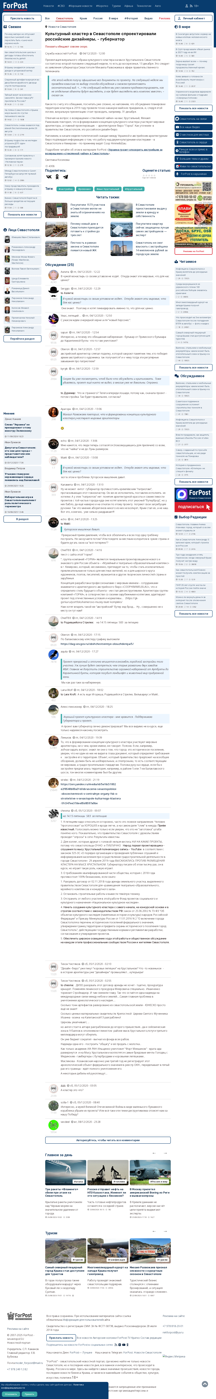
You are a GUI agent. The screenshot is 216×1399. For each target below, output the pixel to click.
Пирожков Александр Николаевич (23, 300)
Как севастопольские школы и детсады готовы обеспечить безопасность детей (20, 55)
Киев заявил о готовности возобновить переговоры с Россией (190, 79)
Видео (149, 18)
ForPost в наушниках (194, 173)
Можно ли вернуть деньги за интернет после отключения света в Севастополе (191, 600)
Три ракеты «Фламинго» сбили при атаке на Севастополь (61, 1192)
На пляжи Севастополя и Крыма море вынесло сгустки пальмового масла (21, 113)
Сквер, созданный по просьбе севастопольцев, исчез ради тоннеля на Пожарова (191, 453)
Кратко (135, 1338)
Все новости (84, 1338)
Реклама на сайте (18, 1328)
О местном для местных (194, 134)
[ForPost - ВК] (120, 1344)
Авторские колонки (105, 1338)
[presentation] (154, 1152)
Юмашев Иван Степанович (26, 237)
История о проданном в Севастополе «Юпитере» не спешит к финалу (190, 468)
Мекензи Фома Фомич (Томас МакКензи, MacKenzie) (23, 259)
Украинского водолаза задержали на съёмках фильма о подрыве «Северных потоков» (193, 94)
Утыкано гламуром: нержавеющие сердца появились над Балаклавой (22, 477)
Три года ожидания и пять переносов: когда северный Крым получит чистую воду (193, 557)
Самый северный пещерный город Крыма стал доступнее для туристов (65, 1271)
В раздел (22, 519)
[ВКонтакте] (49, 177)
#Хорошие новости (80, 6)
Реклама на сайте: (174, 1316)
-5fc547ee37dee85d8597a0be (79, 803)
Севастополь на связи (193, 119)
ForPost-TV (123, 1338)
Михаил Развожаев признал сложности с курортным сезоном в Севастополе (148, 1271)
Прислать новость (22, 18)
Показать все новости (22, 214)
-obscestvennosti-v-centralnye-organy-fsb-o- (89, 793)
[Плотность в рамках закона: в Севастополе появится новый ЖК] (56, 242)
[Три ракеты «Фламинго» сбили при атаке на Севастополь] (65, 1162)
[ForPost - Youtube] (124, 1344)
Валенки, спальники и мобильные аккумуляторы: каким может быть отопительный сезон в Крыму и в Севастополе (193, 352)
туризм (78, 1259)
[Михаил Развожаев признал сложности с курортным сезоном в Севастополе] (150, 1240)
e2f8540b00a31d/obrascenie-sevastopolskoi (88, 789)
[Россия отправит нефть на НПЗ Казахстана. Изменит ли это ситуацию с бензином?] (108, 1162)
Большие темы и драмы (194, 158)
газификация (117, 1259)
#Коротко (102, 6)
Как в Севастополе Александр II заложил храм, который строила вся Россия (192, 542)
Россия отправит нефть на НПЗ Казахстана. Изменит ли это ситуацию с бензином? (106, 1192)
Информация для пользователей (83, 1319)
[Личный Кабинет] (187, 6)
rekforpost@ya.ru (173, 1332)
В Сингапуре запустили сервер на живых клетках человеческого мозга (193, 37)
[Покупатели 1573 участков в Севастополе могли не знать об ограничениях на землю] (56, 204)
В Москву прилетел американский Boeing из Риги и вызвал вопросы (150, 1192)
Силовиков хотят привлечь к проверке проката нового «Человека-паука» (20, 158)
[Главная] (15, 4)
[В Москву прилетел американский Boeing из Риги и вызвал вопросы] (150, 1162)
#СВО (61, 6)
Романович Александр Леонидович (23, 249)
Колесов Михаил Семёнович (20, 309)
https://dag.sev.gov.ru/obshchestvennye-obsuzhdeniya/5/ (97, 644)
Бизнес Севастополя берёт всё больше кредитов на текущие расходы (21, 201)
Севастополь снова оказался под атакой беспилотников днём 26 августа (22, 128)
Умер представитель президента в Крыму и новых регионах (22, 187)
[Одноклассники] (57, 177)
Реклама (164, 18)
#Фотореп (131, 18)
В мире (113, 18)
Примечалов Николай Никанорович (23, 319)
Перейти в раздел (22, 338)
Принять (29, 1394)
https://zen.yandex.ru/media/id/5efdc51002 (88, 784)
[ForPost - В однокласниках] (127, 1344)
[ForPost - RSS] (116, 1344)
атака (79, 1181)
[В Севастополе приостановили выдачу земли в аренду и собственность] (122, 204)
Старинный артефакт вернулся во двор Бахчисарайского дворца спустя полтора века (22, 82)
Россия (97, 18)
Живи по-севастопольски (195, 166)
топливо (120, 1181)
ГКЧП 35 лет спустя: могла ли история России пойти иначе (191, 587)
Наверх (206, 1384)
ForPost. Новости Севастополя (142, 1352)
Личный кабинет (194, 18)
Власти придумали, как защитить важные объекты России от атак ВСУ (192, 437)
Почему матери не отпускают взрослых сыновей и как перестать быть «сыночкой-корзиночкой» (20, 39)
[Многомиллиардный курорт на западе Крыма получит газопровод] (108, 1240)
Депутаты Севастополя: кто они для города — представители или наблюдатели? (20, 452)
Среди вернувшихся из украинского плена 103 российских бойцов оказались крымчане (191, 289)
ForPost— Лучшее (81, 1352)
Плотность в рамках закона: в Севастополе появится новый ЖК (85, 246)
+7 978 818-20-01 (173, 1326)
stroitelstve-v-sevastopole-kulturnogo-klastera (91, 798)
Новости (48, 6)
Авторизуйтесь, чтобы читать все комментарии (108, 1140)
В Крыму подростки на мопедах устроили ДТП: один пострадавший (21, 143)
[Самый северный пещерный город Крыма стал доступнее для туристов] (65, 1240)
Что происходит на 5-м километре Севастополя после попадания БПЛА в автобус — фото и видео (193, 320)
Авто (158, 6)
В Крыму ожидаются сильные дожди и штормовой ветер (20, 69)
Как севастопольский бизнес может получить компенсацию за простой (193, 572)
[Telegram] (65, 177)
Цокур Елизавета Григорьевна (20, 280)
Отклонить (11, 1394)
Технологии (144, 6)
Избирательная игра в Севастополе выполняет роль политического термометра (20, 502)
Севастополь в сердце (193, 142)
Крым (83, 18)
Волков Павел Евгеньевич (25, 268)
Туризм (116, 6)
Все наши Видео (190, 127)
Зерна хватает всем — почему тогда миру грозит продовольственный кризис (191, 64)
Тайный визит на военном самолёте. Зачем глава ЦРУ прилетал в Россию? (19, 97)
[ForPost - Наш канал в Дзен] (129, 1344)
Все (47, 18)
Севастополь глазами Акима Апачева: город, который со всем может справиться (193, 527)
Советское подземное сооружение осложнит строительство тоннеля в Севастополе (189, 406)
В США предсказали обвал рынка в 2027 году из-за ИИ (193, 51)
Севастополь (64, 18)
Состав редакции (151, 1338)
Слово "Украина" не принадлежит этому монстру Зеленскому (18, 427)
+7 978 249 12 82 (17, 1369)
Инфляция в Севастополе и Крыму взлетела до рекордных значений (191, 271)
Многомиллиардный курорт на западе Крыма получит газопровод (107, 1271)
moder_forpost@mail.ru (29, 1363)
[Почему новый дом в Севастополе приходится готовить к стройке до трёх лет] (56, 223)
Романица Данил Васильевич (20, 290)
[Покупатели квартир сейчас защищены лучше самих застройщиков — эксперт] (122, 223)
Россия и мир (160, 1181)
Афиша (128, 6)
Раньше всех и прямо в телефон (193, 150)
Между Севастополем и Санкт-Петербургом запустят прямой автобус (20, 173)
